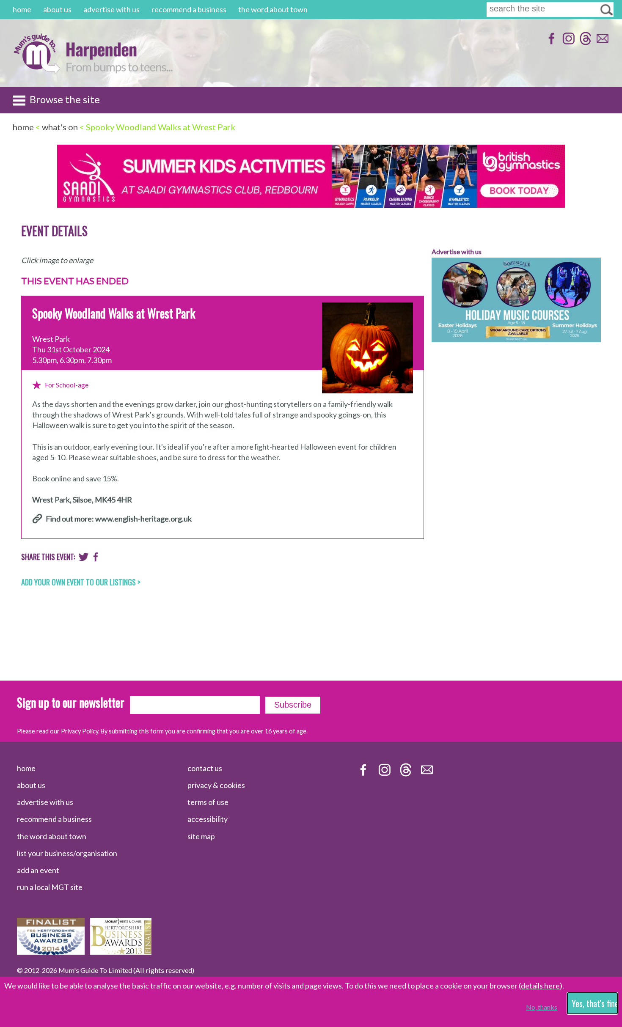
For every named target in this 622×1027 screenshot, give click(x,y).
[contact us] (601, 42)
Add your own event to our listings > (80, 582)
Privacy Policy (79, 731)
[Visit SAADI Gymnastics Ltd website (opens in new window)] (311, 205)
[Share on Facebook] (96, 558)
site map (201, 836)
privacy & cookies (216, 785)
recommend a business (188, 9)
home (22, 9)
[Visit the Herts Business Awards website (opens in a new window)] (120, 951)
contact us (204, 768)
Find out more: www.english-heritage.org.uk (119, 518)
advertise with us (111, 9)
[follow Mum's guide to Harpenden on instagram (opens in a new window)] (567, 42)
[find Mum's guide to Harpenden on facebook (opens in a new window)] (551, 42)
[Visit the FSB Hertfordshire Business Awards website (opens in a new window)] (51, 951)
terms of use (207, 802)
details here (540, 985)
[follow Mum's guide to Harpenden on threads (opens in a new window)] (584, 42)
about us (57, 9)
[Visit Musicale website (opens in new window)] (516, 348)
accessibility (207, 819)
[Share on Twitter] (83, 558)
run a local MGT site (50, 887)
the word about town (273, 9)
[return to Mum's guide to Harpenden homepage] (37, 71)
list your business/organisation (67, 853)
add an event (38, 870)
